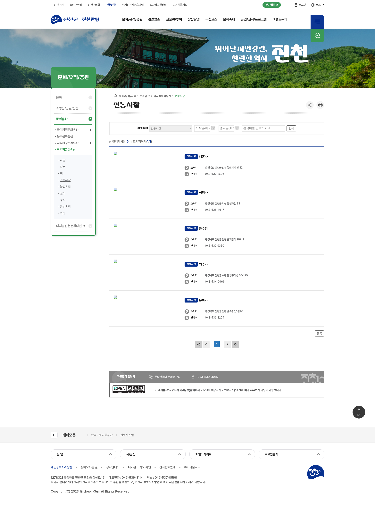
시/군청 (130, 454)
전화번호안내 (167, 467)
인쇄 (320, 105)
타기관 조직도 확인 (139, 467)
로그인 (302, 5)
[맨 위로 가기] (359, 412)
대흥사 (203, 157)
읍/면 (60, 454)
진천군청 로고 (315, 472)
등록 (319, 333)
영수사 (203, 264)
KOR (318, 5)
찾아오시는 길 (89, 467)
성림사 (203, 193)
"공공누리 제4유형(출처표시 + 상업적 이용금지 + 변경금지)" (202, 390)
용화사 (203, 300)
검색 (317, 35)
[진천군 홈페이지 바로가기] (64, 19)
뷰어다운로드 (192, 467)
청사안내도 (112, 467)
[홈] (115, 96)
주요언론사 (271, 454)
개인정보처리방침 (61, 467)
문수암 (203, 228)
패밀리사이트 (204, 454)
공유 (310, 105)
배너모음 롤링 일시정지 (54, 435)
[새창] (128, 392)
